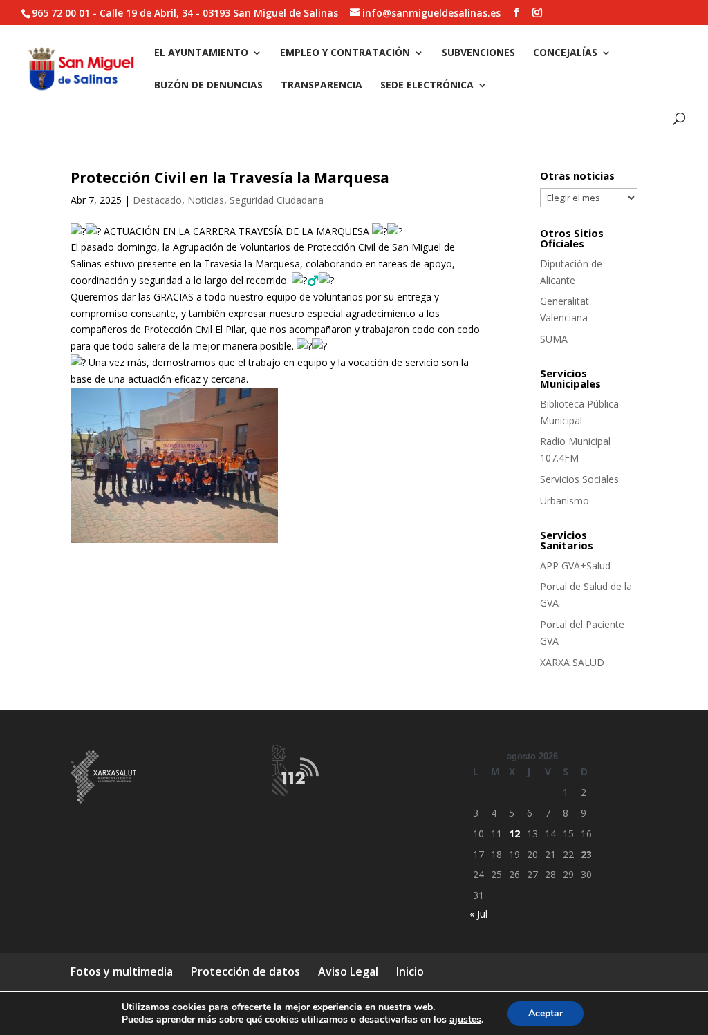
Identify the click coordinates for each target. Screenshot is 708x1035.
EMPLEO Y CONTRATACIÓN (345, 53)
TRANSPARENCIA (321, 85)
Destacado (157, 200)
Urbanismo (564, 500)
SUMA (554, 338)
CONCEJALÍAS (565, 53)
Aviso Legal (348, 971)
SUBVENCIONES (478, 53)
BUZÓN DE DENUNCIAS (208, 85)
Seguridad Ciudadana (277, 200)
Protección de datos (245, 971)
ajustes (465, 1020)
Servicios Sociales (579, 479)
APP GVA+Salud (575, 565)
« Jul (478, 913)
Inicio (410, 971)
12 (514, 833)
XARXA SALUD (572, 662)
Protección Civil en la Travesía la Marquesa (230, 177)
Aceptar (545, 1013)
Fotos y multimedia (122, 971)
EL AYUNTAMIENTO (201, 53)
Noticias (205, 200)
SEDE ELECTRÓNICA (427, 85)
